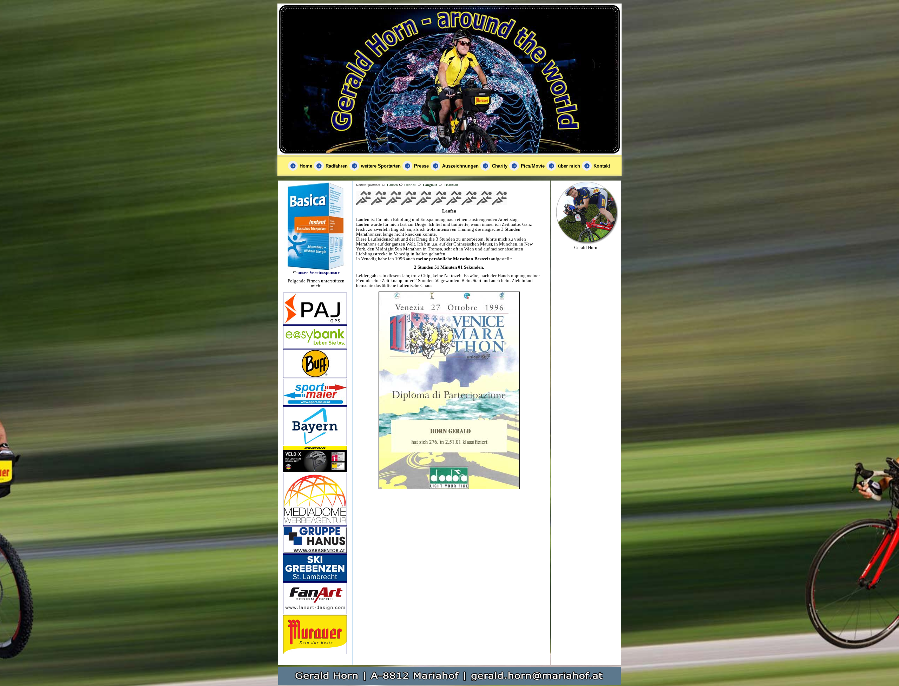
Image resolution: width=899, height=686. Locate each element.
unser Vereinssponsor (318, 272)
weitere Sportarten (381, 166)
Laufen (392, 185)
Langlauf (430, 185)
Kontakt (601, 166)
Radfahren (337, 166)
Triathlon (451, 185)
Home (306, 166)
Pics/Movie (533, 166)
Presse (421, 166)
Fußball (410, 185)
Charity (499, 166)
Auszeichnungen (460, 166)
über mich (569, 166)
